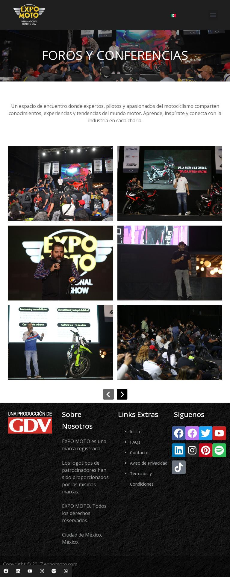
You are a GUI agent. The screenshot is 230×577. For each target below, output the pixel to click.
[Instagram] (42, 571)
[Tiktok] (179, 467)
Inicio (135, 431)
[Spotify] (54, 571)
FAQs (135, 442)
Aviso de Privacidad (148, 463)
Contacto (139, 452)
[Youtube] (30, 571)
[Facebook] (6, 571)
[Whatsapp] (66, 571)
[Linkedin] (18, 571)
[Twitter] (206, 433)
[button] (213, 15)
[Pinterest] (206, 450)
